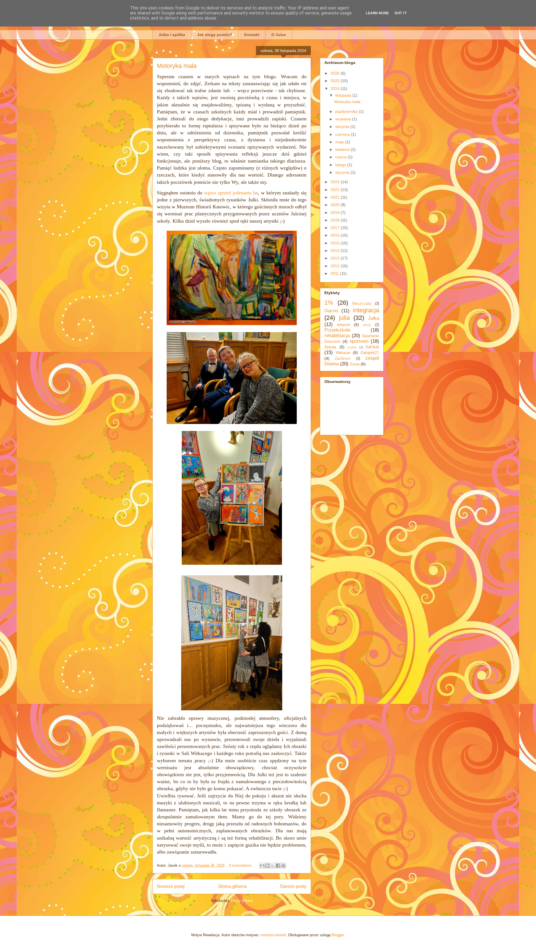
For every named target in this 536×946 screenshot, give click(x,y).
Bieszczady (361, 304)
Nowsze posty (171, 886)
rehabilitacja (337, 335)
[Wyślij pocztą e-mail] (262, 865)
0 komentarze (240, 865)
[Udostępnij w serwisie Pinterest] (283, 865)
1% (328, 302)
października (347, 111)
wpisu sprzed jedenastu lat (231, 193)
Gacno (331, 310)
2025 (336, 80)
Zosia (355, 364)
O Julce (278, 34)
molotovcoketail (273, 935)
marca (341, 157)
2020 (336, 204)
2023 (336, 182)
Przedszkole (337, 330)
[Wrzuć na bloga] (267, 865)
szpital (352, 347)
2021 (336, 197)
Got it (400, 13)
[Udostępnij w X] (273, 865)
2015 (336, 243)
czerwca (343, 134)
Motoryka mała (177, 65)
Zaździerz (343, 359)
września (343, 119)
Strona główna (232, 886)
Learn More (377, 13)
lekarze (343, 324)
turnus (372, 346)
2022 (336, 189)
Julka (373, 318)
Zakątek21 (369, 352)
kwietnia (343, 149)
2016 (336, 235)
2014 (336, 250)
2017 (336, 227)
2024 (336, 88)
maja (340, 142)
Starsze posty (293, 886)
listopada (343, 95)
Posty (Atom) (242, 901)
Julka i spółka (172, 34)
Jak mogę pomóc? (214, 34)
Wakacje (343, 352)
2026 (336, 73)
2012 (336, 266)
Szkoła (330, 347)
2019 (336, 212)
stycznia (343, 172)
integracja (366, 310)
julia (344, 317)
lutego (341, 165)
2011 (335, 273)
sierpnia (342, 126)
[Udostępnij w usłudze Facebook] (278, 865)
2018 (336, 220)
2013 (336, 258)
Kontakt (251, 34)
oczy (367, 325)
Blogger (338, 935)
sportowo (359, 341)
